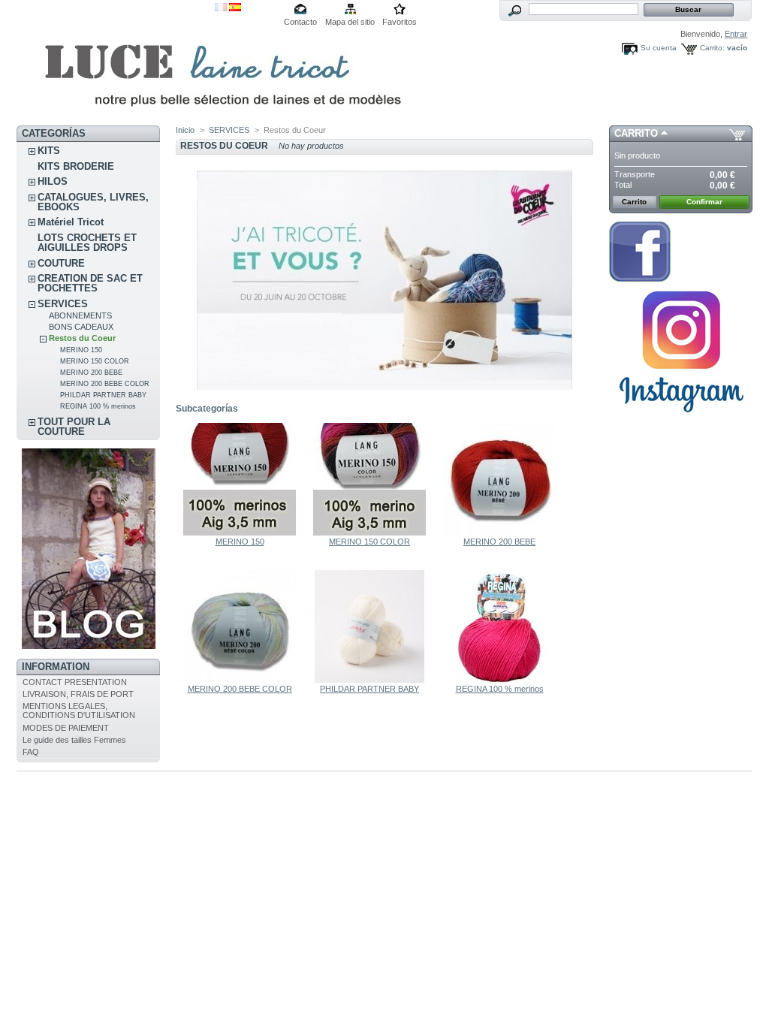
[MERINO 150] (239, 532)
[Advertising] (88, 645)
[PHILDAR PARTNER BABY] (369, 679)
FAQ (31, 751)
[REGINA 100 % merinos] (499, 679)
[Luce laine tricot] (116, 62)
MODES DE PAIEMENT (66, 727)
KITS (49, 150)
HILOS (53, 181)
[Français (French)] (221, 8)
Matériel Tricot (71, 222)
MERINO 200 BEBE (91, 372)
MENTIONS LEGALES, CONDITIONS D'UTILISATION (79, 711)
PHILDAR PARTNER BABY (103, 395)
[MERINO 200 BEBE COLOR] (239, 679)
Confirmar (704, 202)
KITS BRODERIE (76, 166)
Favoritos (399, 21)
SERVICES (63, 303)
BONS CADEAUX (81, 326)
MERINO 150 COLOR (94, 361)
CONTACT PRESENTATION (75, 682)
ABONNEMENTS (80, 315)
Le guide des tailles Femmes (74, 739)
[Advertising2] (640, 278)
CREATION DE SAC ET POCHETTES (90, 283)
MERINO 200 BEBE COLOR (104, 384)
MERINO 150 (81, 350)
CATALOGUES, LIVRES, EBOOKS (93, 202)
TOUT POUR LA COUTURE (74, 426)
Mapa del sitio (350, 21)
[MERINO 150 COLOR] (369, 532)
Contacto (300, 21)
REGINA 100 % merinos (98, 406)
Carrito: (712, 48)
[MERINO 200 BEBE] (499, 532)
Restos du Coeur (82, 338)
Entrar (736, 33)
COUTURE (61, 263)
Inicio (185, 129)
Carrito (636, 133)
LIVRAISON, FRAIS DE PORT (78, 694)
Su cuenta (659, 48)
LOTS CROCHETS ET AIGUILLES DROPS (87, 242)
